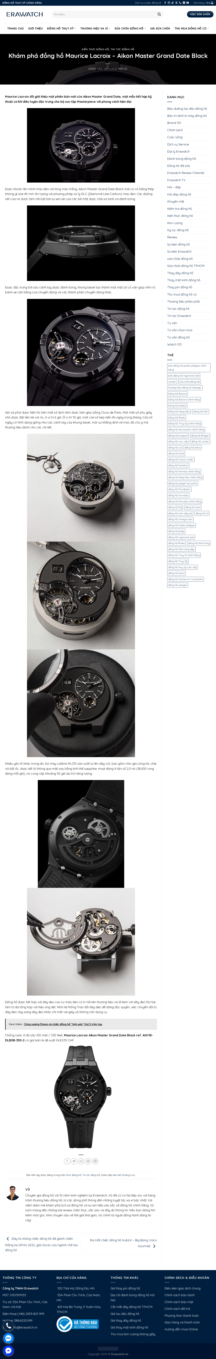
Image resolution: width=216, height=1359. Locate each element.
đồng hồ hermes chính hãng (184, 471)
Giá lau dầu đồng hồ (125, 1314)
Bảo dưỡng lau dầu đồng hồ (187, 109)
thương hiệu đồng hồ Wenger (184, 387)
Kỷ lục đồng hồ (178, 230)
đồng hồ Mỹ (175, 507)
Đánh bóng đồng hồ (181, 159)
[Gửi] (159, 14)
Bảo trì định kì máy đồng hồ (187, 116)
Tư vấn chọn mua (179, 330)
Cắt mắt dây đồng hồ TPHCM (132, 1307)
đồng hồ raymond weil (181, 537)
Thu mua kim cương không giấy (133, 1334)
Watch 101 (174, 344)
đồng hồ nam (192, 507)
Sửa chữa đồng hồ (129, 28)
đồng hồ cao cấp (178, 441)
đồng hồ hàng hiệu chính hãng (185, 477)
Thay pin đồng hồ (179, 287)
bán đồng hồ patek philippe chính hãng (187, 367)
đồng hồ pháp (176, 531)
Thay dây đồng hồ (180, 273)
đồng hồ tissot (176, 573)
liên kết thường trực (124, 1175)
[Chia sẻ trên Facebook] (67, 1161)
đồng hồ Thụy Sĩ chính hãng (184, 555)
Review (172, 237)
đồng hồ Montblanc (179, 489)
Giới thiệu (35, 28)
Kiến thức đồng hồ (95, 49)
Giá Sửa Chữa (160, 28)
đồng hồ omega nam (180, 519)
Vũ (125, 68)
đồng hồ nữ (202, 513)
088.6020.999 (23, 1320)
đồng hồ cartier (200, 441)
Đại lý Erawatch (178, 151)
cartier (172, 381)
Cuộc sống (174, 137)
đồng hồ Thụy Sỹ (177, 561)
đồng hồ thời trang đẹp (181, 549)
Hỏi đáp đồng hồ (179, 194)
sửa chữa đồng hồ (180, 259)
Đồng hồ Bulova (177, 393)
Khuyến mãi (175, 201)
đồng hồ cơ (174, 447)
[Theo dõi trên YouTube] (187, 3)
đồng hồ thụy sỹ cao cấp (182, 567)
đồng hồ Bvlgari (200, 435)
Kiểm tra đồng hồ (179, 209)
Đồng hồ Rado (176, 417)
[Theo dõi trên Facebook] (165, 3)
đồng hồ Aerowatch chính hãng (186, 429)
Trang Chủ (15, 28)
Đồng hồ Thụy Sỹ (60, 28)
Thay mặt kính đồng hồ (183, 280)
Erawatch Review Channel (185, 173)
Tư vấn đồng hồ (178, 337)
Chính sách (175, 130)
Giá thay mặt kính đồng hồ (129, 1327)
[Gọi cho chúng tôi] (180, 3)
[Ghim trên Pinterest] (88, 1161)
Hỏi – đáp (174, 187)
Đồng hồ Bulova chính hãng (184, 399)
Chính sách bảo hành (180, 1295)
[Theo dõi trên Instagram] (169, 3)
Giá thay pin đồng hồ (125, 1288)
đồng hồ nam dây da (180, 513)
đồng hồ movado (178, 495)
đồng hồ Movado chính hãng (184, 501)
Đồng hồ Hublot (177, 405)
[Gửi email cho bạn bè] (81, 1161)
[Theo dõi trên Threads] (176, 3)
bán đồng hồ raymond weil (183, 375)
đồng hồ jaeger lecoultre (182, 483)
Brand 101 (174, 123)
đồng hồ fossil (176, 453)
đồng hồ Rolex (176, 543)
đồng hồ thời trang (198, 543)
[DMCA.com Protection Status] (108, 1348)
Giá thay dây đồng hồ (126, 1320)
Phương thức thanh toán (182, 1316)
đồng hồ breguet (178, 435)
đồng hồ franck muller (181, 459)
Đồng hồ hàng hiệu (179, 411)
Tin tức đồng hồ (122, 49)
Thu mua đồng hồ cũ (191, 28)
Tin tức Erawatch (179, 316)
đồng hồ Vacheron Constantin (185, 579)
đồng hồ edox (193, 447)
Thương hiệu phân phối (183, 301)
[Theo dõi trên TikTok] (172, 3)
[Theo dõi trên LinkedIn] (184, 3)
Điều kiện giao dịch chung (182, 1288)
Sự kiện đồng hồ (178, 244)
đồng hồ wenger (177, 585)
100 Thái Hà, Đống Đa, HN (75, 1288)
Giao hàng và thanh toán (182, 1322)
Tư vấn (172, 323)
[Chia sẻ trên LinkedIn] (95, 1161)
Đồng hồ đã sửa (178, 166)
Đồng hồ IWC (200, 411)
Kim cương (174, 223)
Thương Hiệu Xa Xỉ (94, 28)
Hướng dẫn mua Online (181, 1329)
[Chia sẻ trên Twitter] (74, 1161)
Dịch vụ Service (178, 144)
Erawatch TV (176, 180)
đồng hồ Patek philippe (181, 525)
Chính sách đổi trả (177, 1309)
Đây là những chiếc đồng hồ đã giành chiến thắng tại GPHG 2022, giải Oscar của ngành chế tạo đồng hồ (41, 1244)
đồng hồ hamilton (178, 465)
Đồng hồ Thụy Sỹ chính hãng (184, 423)
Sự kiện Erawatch (179, 251)
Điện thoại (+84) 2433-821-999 (23, 1314)
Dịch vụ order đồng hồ (148, 2)
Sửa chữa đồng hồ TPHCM (186, 266)
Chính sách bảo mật (179, 1302)
